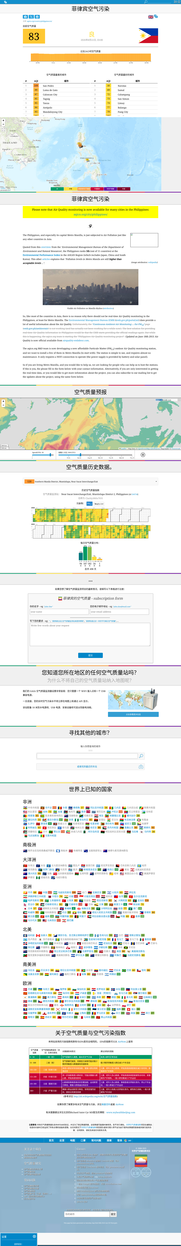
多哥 (68, 819)
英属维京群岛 (60, 955)
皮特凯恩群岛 (99, 873)
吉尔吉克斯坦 (138, 896)
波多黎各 (85, 947)
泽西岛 (61, 1009)
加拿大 (43, 935)
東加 (124, 869)
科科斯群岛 (48, 912)
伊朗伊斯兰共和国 (34, 896)
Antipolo (47, 107)
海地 (117, 947)
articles (46, 259)
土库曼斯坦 (53, 900)
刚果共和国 (147, 807)
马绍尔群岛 (59, 877)
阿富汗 (80, 916)
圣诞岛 (84, 900)
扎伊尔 (29, 823)
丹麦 (29, 989)
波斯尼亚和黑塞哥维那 (38, 1009)
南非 (83, 811)
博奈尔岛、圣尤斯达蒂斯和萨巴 (73, 935)
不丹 (29, 892)
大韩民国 (122, 900)
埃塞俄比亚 (113, 815)
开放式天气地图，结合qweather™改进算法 (94, 1173)
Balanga (122, 107)
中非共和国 (31, 807)
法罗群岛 (114, 1005)
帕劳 (141, 865)
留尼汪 (127, 823)
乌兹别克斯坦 (64, 892)
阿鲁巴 (115, 955)
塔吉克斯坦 (101, 900)
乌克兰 (45, 989)
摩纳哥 (93, 1001)
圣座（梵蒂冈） (102, 993)
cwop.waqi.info (105, 1176)
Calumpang (124, 94)
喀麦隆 (30, 815)
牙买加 (129, 947)
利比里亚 (30, 811)
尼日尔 (112, 819)
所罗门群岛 (46, 869)
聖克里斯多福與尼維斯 (36, 955)
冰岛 (117, 989)
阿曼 (122, 916)
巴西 (128, 970)
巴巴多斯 (137, 943)
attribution (108, 308)
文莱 (100, 904)
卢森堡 (82, 993)
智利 (143, 970)
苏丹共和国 (110, 827)
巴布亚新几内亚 (125, 865)
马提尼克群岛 (133, 955)
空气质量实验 (29, 1171)
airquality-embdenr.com (76, 340)
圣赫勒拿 (71, 815)
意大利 (129, 997)
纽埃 (113, 873)
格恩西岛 (67, 1005)
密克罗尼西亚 (105, 865)
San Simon (123, 98)
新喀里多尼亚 (90, 869)
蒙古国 (30, 916)
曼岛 (53, 1005)
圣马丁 (117, 939)
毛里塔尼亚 (76, 823)
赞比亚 (57, 831)
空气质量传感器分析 (32, 1174)
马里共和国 (48, 835)
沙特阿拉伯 (104, 908)
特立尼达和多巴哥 (62, 951)
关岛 (40, 865)
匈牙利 (65, 993)
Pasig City (123, 111)
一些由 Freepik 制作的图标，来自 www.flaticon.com (99, 1184)
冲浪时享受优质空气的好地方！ (90, 1198)
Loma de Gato (50, 90)
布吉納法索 (127, 819)
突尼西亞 (49, 827)
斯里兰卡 (117, 904)
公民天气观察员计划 (85, 1176)
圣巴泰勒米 (46, 939)
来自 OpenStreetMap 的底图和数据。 (92, 1194)
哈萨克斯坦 (33, 900)
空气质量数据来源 (31, 1186)
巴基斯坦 (73, 904)
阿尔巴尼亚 (67, 1017)
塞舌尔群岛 (52, 819)
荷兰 (147, 1013)
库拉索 (29, 947)
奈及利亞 (83, 819)
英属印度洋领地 (128, 912)
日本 (29, 908)
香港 (137, 916)
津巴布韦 (109, 823)
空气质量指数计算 (31, 1188)
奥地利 (65, 997)
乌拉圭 (29, 970)
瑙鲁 (47, 873)
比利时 (82, 1005)
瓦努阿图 (81, 873)
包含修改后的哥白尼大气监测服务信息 (92, 1180)
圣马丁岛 (131, 939)
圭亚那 (87, 970)
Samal (121, 90)
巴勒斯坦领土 (51, 904)
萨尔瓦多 (79, 955)
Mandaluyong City (52, 111)
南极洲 (61, 850)
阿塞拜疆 (64, 916)
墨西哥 (148, 939)
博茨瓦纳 (98, 811)
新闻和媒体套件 (30, 1157)
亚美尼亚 (96, 892)
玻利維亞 (51, 974)
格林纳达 (58, 947)
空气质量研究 (32, 1163)
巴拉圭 (115, 970)
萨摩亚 (29, 877)
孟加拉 (141, 900)
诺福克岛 (43, 877)
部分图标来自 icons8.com (87, 1187)
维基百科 (106, 1104)
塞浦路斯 (32, 997)
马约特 (147, 831)
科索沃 (67, 1013)
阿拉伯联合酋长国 (100, 916)
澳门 (134, 908)
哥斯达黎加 (134, 935)
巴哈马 (123, 943)
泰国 (119, 908)
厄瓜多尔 (44, 970)
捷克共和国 (48, 1001)
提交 (113, 1214)
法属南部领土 (93, 850)
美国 (118, 951)
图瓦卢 (74, 865)
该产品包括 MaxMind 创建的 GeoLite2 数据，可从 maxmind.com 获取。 (98, 1162)
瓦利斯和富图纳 (63, 873)
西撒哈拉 (30, 831)
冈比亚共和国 (96, 807)
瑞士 (133, 1009)
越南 (46, 916)
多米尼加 (56, 943)
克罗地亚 (100, 989)
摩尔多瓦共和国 (72, 1001)
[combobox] (90, 481)
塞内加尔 (130, 815)
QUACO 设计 (82, 1201)
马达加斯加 (31, 835)
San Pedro (48, 85)
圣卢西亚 (30, 939)
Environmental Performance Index (41, 255)
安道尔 (82, 997)
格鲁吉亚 (85, 908)
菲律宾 (147, 912)
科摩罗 (142, 823)
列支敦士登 (135, 989)
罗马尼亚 (100, 1013)
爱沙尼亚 (101, 1009)
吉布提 (147, 811)
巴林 (88, 904)
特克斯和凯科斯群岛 (35, 951)
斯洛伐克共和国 (115, 1001)
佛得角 (75, 807)
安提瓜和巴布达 (87, 943)
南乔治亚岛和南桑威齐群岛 (39, 850)
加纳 (44, 811)
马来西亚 (51, 920)
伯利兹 (29, 935)
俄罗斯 (62, 989)
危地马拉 (103, 935)
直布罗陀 (51, 1013)
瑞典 (118, 1009)
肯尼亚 (92, 827)
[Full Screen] (3, 130)
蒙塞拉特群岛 (99, 955)
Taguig (46, 98)
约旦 (64, 912)
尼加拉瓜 (107, 943)
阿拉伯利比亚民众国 (113, 831)
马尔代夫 (32, 920)
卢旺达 (115, 811)
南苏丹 (69, 811)
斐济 (72, 869)
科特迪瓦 (32, 827)
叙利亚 (107, 896)
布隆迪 (142, 819)
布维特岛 (75, 850)
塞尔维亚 (142, 993)
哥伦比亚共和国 (67, 970)
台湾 (120, 896)
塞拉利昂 (32, 819)
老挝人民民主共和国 (101, 912)
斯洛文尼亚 (138, 1001)
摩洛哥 (43, 823)
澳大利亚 (32, 873)
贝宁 (42, 831)
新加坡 (136, 904)
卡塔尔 (54, 896)
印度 (71, 896)
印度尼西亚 (89, 896)
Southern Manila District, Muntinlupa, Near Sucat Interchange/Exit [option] (62, 481)
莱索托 (146, 827)
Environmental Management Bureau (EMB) (92, 320)
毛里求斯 (92, 823)
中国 (45, 892)
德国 (113, 997)
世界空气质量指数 (133, 1125)
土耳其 (69, 900)
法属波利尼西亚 (140, 869)
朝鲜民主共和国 (48, 908)
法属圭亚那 (33, 974)
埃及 (98, 815)
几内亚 (115, 807)
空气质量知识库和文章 (33, 1169)
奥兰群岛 (49, 997)
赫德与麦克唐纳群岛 (115, 850)
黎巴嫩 (68, 920)
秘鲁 (83, 974)
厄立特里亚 (132, 811)
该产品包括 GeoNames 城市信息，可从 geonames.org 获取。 (100, 1168)
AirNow (121, 1041)
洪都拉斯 (102, 947)
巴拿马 (151, 943)
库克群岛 (30, 869)
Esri (9, 190)
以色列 (114, 892)
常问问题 (29, 1180)
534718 (135, 494)
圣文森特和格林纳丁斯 (68, 939)
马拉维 (132, 831)
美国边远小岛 (129, 873)
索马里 (63, 827)
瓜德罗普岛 (87, 951)
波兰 (128, 1005)
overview (46, 247)
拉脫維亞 (147, 997)
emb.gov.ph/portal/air (127, 320)
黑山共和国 (106, 1017)
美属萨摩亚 (147, 873)
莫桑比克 (128, 827)
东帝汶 (29, 865)
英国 (132, 1013)
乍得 (62, 807)
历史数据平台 (29, 1199)
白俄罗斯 (32, 1013)
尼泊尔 (30, 904)
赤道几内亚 (74, 831)
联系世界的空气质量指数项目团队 (38, 1155)
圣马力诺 (122, 993)
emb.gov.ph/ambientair (36, 328)
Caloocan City (50, 94)
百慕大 (104, 951)
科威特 (30, 912)
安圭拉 (70, 943)
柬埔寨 (67, 908)
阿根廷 (112, 974)
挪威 (29, 1001)
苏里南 (97, 974)
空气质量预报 (29, 1191)
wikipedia (152, 262)
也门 (81, 892)
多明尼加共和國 (35, 943)
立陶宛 (82, 1013)
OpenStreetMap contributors (149, 448)
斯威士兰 (60, 823)
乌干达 (48, 807)
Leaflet (3, 188)
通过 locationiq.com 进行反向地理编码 (93, 1191)
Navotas (122, 85)
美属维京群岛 (136, 951)
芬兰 (117, 1013)
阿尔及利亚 (91, 831)
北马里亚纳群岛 (57, 865)
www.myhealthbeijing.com (120, 1112)
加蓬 (57, 811)
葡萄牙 (30, 1017)
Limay (121, 103)
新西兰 (110, 869)
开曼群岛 (43, 947)
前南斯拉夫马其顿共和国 (39, 993)
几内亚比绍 (130, 807)
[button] (3, 120)
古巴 (118, 935)
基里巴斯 (88, 865)
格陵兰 (71, 947)
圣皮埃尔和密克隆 (97, 939)
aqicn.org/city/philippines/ (90, 214)
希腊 (98, 997)
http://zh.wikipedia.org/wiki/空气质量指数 (95, 1096)
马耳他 (86, 1017)
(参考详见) (90, 1073)
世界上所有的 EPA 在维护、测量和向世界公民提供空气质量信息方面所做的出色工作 (102, 1155)
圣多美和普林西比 (51, 815)
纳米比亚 (77, 827)
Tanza (46, 103)
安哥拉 (99, 819)
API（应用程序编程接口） (35, 1196)
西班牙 (47, 1017)
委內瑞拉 (101, 970)
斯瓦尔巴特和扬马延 (35, 1005)
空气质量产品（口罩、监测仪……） (38, 1193)
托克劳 (61, 869)
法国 (98, 1005)
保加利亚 (81, 989)
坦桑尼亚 (86, 815)
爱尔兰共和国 (79, 1009)
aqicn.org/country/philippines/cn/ (39, 21)
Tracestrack (176, 448)
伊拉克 (130, 892)
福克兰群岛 (68, 974)
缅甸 (78, 912)
